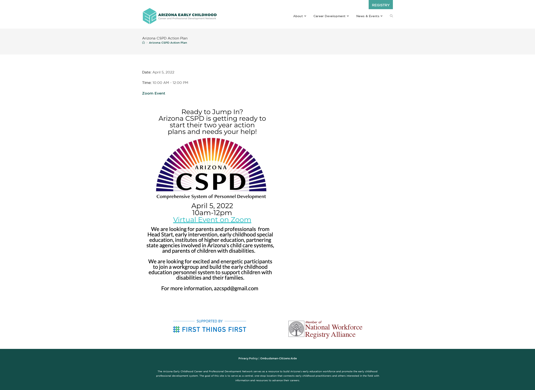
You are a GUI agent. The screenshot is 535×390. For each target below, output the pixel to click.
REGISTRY (381, 5)
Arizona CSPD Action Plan (168, 42)
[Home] (143, 42)
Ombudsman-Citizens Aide (278, 358)
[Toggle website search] (391, 16)
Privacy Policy (248, 358)
